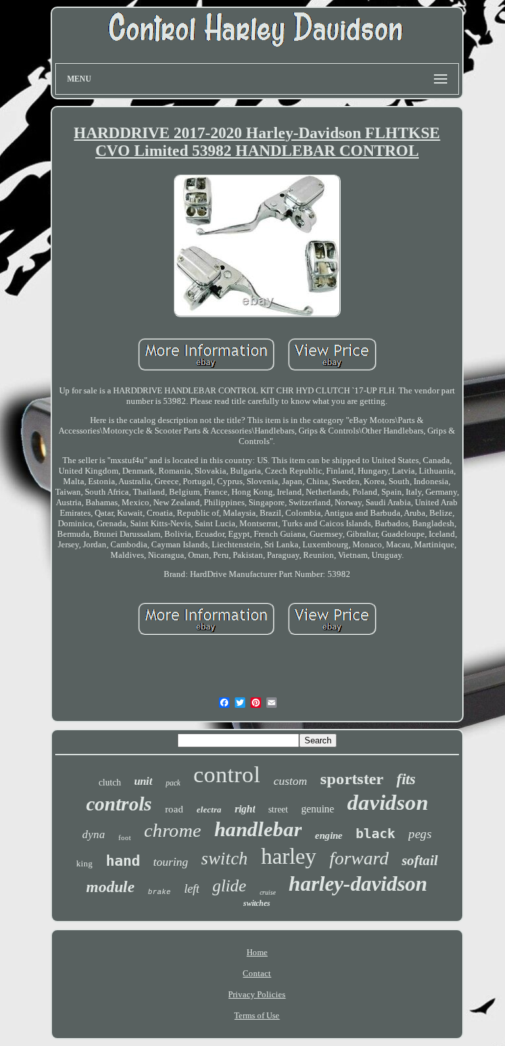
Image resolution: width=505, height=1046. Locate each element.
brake (159, 892)
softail (420, 860)
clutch (110, 782)
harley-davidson (358, 883)
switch (224, 858)
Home (257, 952)
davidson (387, 802)
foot (124, 837)
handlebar (258, 829)
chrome (172, 830)
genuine (317, 808)
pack (173, 782)
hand (123, 861)
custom (290, 780)
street (278, 809)
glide (229, 885)
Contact (257, 973)
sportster (351, 778)
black (375, 833)
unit (143, 781)
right (245, 808)
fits (406, 779)
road (174, 809)
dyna (93, 834)
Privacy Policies (256, 994)
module (110, 886)
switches (256, 903)
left (191, 888)
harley (288, 856)
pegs (419, 834)
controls (119, 803)
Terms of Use (256, 1015)
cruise (268, 892)
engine (329, 835)
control (226, 774)
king (84, 863)
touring (170, 861)
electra (209, 809)
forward (359, 858)
